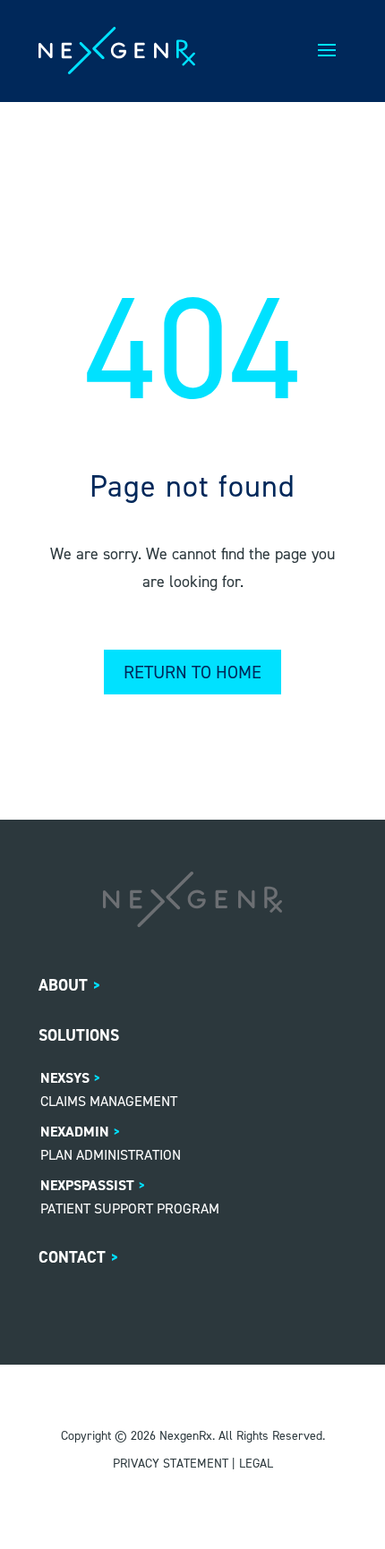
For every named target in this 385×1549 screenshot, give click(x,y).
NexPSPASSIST (87, 1185)
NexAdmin (74, 1131)
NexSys (65, 1077)
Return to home (192, 672)
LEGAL (256, 1463)
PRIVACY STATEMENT (170, 1463)
